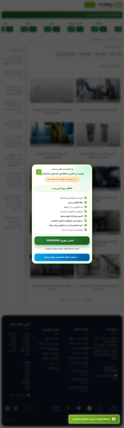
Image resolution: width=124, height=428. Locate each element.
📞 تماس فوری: (62, 241)
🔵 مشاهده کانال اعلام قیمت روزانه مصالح (62, 257)
